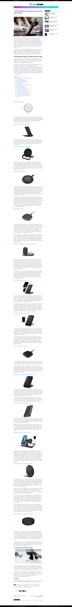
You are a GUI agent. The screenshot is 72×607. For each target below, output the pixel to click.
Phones (17, 9)
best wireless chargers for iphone (26, 584)
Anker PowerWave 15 (19, 208)
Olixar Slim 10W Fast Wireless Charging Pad (24, 463)
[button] (57, 7)
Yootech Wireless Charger (20, 171)
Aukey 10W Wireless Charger (21, 346)
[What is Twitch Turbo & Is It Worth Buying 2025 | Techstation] (47, 26)
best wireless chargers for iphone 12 (35, 584)
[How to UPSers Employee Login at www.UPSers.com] (47, 34)
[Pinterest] (23, 591)
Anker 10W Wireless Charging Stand (22, 124)
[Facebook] (20, 591)
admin (16, 15)
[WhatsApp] (25, 591)
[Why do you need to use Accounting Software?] (47, 14)
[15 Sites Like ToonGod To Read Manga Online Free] (47, 30)
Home (14, 9)
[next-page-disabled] (15, 602)
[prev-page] (14, 602)
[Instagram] (54, 0)
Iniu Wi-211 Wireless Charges (21, 280)
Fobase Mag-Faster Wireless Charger (23, 432)
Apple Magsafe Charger (20, 101)
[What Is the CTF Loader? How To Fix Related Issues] (47, 18)
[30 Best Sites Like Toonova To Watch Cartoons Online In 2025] (47, 22)
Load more (51, 37)
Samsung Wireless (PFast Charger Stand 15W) (25, 374)
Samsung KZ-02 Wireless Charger (22, 313)
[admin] (14, 15)
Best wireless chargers (18, 584)
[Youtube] (57, 0)
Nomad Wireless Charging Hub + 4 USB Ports (24, 513)
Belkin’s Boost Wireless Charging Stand (23, 146)
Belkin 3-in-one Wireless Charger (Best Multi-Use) (25, 243)
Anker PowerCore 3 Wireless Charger (23, 403)
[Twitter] (55, 0)
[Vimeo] (56, 0)
